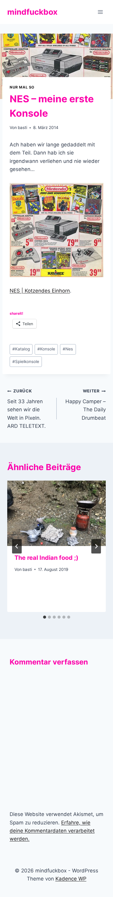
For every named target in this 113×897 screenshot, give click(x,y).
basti (22, 127)
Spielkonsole (25, 361)
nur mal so (22, 87)
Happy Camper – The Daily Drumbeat (85, 404)
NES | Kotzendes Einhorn (40, 291)
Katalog (21, 348)
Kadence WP (70, 879)
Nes (68, 348)
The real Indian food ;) (46, 557)
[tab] (44, 617)
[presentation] (56, 513)
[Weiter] (96, 546)
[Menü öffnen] (100, 11)
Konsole (46, 348)
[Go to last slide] (17, 546)
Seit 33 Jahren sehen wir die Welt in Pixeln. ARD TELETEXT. (26, 408)
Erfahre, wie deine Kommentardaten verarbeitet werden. (52, 831)
